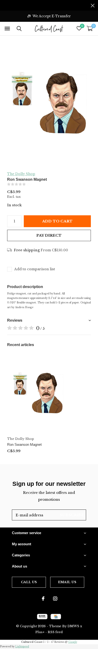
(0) (29, 184)
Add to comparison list (34, 269)
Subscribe (72, 515)
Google (72, 642)
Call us (29, 582)
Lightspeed (22, 646)
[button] (7, 29)
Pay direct (49, 235)
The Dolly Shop (21, 174)
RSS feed (55, 632)
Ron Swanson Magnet (24, 444)
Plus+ (39, 632)
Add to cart (57, 221)
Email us (67, 582)
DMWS (73, 626)
